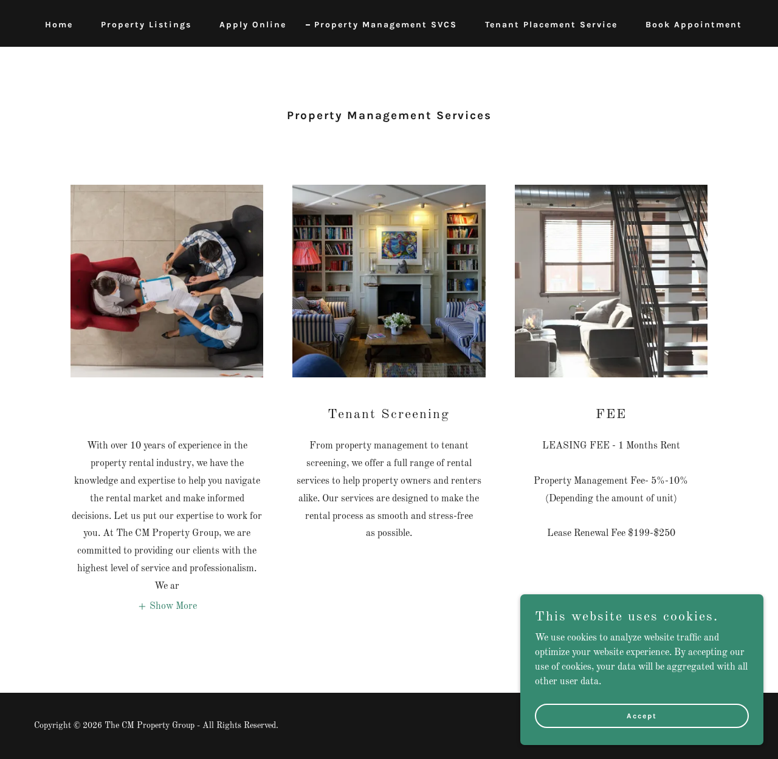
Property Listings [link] (146, 24)
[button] (167, 606)
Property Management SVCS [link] (385, 24)
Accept (642, 715)
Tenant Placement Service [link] (551, 24)
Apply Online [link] (252, 24)
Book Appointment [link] (693, 24)
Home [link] (59, 24)
